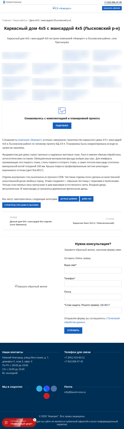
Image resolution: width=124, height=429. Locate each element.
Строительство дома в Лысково (21, 205)
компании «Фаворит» (30, 140)
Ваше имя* (70, 265)
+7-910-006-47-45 (113, 2)
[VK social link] (54, 389)
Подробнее (62, 125)
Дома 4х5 (86, 199)
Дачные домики (68, 199)
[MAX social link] (47, 389)
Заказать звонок (112, 8)
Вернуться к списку (62, 221)
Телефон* (69, 278)
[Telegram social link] (39, 389)
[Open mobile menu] (4, 8)
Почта (67, 292)
